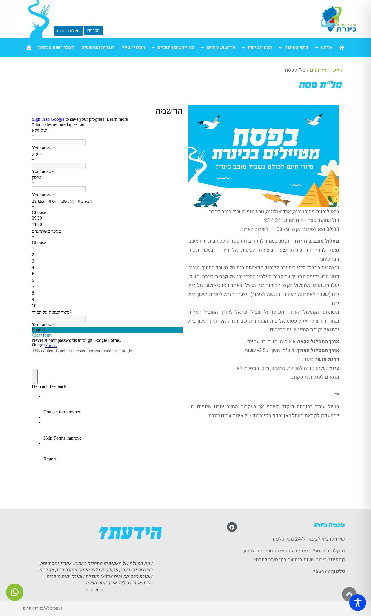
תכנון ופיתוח (260, 47)
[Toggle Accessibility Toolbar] (358, 603)
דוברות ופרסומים (98, 47)
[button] (102, 590)
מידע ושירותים (221, 47)
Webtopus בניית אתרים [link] (43, 608)
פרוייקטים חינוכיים (176, 47)
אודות (326, 47)
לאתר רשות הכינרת (56, 47)
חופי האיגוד (296, 47)
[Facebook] (232, 527)
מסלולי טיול (133, 47)
